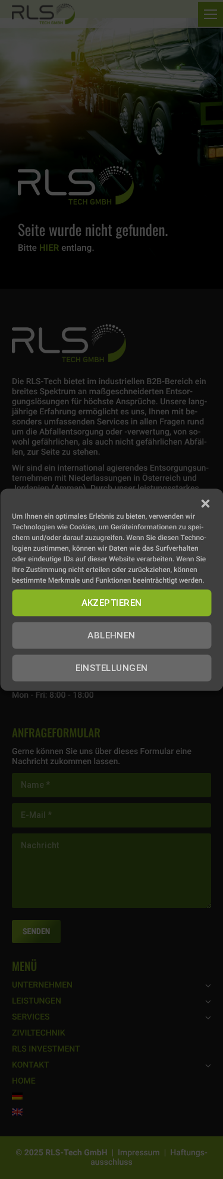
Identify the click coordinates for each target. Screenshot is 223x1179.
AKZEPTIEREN (111, 603)
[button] (205, 503)
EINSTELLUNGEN (112, 668)
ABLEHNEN (111, 635)
